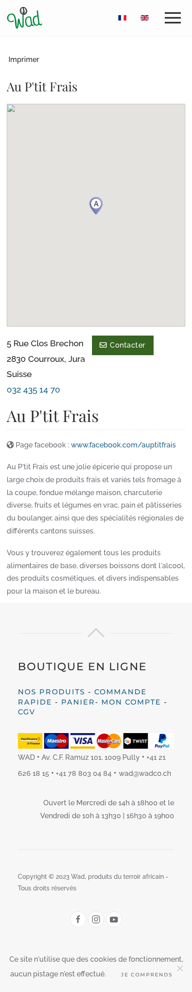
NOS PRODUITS (51, 692)
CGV (26, 712)
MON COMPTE (131, 702)
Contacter (126, 345)
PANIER (78, 702)
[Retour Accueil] (24, 18)
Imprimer (24, 59)
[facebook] (78, 919)
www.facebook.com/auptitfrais (123, 445)
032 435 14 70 (33, 389)
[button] (175, 18)
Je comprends (147, 975)
